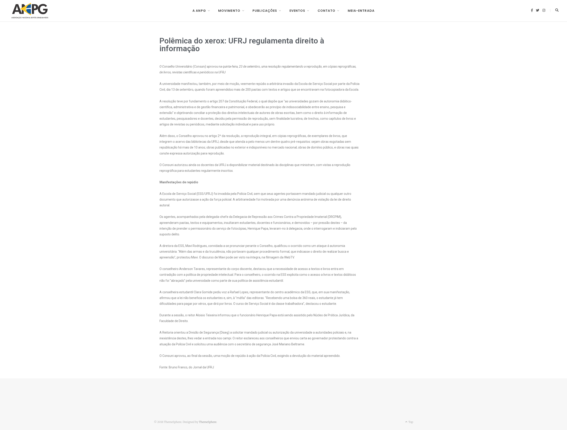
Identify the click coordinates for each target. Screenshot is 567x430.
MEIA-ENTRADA (361, 10)
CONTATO (327, 10)
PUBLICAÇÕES (264, 10)
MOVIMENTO (229, 10)
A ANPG (199, 10)
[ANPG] (29, 11)
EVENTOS (297, 10)
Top (410, 422)
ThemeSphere (207, 422)
